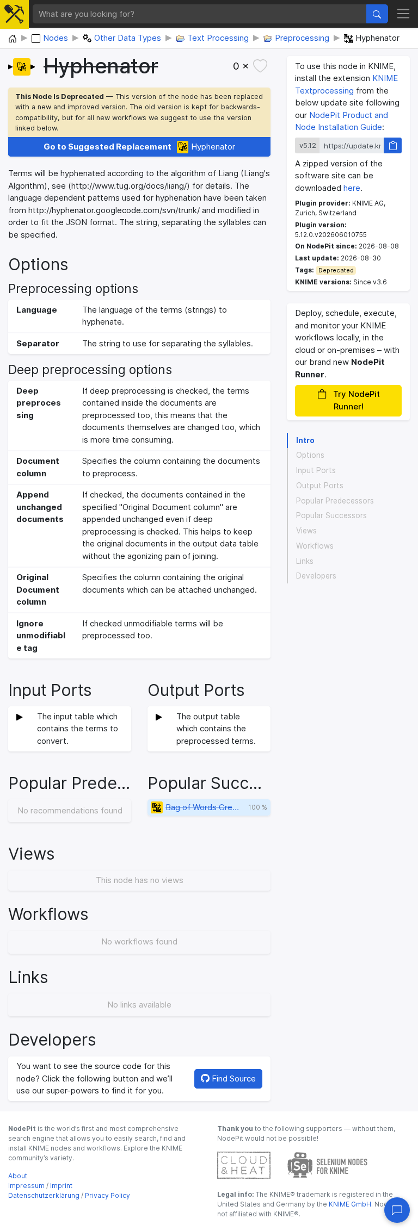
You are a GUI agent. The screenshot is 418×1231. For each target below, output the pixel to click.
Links (305, 561)
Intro (305, 440)
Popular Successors (331, 515)
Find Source (233, 1078)
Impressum (26, 1186)
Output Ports (319, 485)
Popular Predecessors (335, 500)
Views (306, 530)
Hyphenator (140, 146)
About (17, 1176)
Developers (316, 575)
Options (310, 455)
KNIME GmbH (349, 1204)
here (351, 188)
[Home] (12, 39)
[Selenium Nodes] (327, 1164)
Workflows (315, 546)
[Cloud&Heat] (244, 1164)
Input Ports (316, 470)
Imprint (61, 1186)
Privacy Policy (107, 1195)
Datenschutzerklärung (43, 1195)
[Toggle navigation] (403, 14)
